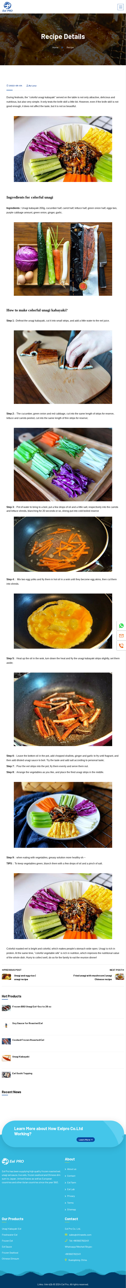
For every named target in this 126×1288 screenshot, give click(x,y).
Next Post (116, 969)
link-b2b (48, 1284)
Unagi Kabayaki (20, 1056)
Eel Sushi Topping (22, 1073)
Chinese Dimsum (10, 1258)
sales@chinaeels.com (80, 1234)
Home (55, 47)
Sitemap (71, 1209)
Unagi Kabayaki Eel (11, 1228)
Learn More (85, 1139)
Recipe (70, 47)
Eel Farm (71, 1182)
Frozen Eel (7, 1240)
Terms (70, 1202)
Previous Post (13, 969)
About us (71, 1168)
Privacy (71, 1195)
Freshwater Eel (9, 1234)
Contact (71, 1175)
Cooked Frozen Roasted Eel (28, 1039)
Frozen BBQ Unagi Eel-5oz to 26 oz (31, 1006)
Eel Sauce (7, 1246)
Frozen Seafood (10, 1252)
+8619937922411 (73, 1253)
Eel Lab (71, 1189)
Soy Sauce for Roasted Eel (27, 1023)
